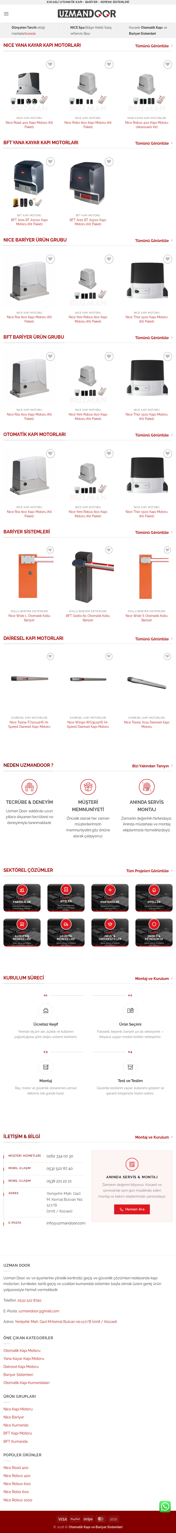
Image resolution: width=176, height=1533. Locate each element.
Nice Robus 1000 (17, 1500)
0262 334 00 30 (60, 1156)
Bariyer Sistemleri (18, 1375)
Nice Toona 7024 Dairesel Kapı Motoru (146, 724)
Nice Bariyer (13, 1417)
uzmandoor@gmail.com (39, 1311)
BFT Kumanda (15, 1441)
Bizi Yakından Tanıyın (150, 766)
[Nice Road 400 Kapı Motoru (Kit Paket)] (29, 86)
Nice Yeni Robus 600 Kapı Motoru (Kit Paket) (88, 319)
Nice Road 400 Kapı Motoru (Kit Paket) (29, 125)
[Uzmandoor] (88, 14)
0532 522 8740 (29, 1300)
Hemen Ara (134, 1209)
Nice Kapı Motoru (18, 1409)
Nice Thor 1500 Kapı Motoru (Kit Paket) (147, 319)
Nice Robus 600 (17, 1484)
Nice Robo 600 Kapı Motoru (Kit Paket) (88, 125)
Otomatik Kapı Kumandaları (26, 1383)
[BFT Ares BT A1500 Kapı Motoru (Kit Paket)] (88, 183)
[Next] (166, 581)
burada (30, 33)
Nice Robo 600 (16, 1492)
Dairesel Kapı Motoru (21, 1366)
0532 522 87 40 (60, 1168)
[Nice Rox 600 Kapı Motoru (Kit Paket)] (29, 280)
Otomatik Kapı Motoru (22, 1350)
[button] (6, 13)
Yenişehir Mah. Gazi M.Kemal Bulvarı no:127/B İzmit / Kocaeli (66, 1321)
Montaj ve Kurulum (152, 978)
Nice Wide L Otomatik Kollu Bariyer (29, 618)
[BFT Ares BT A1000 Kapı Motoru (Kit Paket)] (29, 183)
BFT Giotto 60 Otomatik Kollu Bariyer (88, 618)
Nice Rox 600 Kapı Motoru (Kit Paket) (29, 319)
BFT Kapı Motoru (17, 1433)
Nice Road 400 (15, 1467)
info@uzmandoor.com (66, 1223)
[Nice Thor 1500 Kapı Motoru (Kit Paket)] (147, 280)
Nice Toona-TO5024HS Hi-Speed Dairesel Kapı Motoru (29, 724)
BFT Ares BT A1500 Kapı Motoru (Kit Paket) (88, 222)
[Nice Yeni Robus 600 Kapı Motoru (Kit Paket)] (88, 280)
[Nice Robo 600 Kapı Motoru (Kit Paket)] (88, 86)
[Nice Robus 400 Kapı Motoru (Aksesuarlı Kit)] (147, 86)
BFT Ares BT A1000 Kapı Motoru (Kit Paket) (29, 222)
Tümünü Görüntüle (152, 46)
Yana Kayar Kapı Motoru (23, 1358)
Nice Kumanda (15, 1425)
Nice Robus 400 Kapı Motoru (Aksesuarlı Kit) (146, 125)
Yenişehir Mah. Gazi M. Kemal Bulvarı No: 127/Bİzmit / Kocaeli (65, 1202)
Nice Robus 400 (16, 1476)
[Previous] (9, 581)
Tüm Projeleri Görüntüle (147, 871)
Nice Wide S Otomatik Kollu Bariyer (147, 618)
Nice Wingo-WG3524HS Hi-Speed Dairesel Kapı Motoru (88, 724)
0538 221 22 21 (59, 1181)
